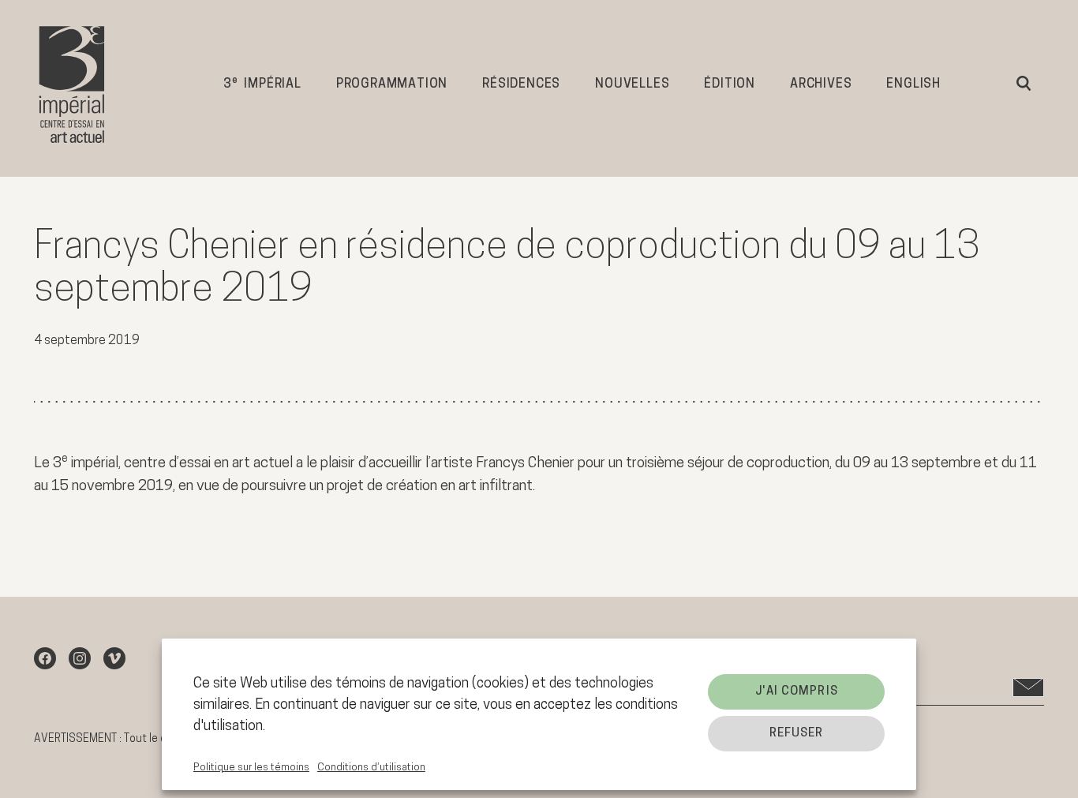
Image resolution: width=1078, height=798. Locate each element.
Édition (729, 84)
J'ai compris (796, 692)
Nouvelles (632, 84)
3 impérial (262, 83)
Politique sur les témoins (251, 767)
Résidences (521, 84)
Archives (821, 84)
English (913, 84)
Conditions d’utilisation (371, 767)
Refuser (796, 734)
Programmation (391, 84)
